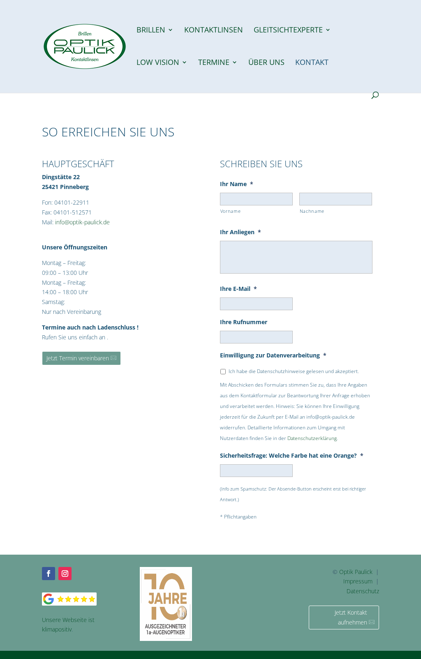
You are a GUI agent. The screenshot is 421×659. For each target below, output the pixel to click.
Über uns (266, 63)
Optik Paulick (355, 572)
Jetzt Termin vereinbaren (77, 358)
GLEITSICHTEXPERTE (288, 31)
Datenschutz (363, 591)
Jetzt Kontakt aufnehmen (351, 617)
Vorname (230, 211)
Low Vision (157, 63)
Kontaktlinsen (213, 31)
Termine (213, 63)
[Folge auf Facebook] (48, 573)
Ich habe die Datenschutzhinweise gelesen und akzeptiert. (294, 371)
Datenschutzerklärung (312, 438)
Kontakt (311, 63)
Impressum (357, 581)
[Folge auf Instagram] (65, 573)
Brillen (150, 31)
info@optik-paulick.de (82, 222)
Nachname (312, 211)
